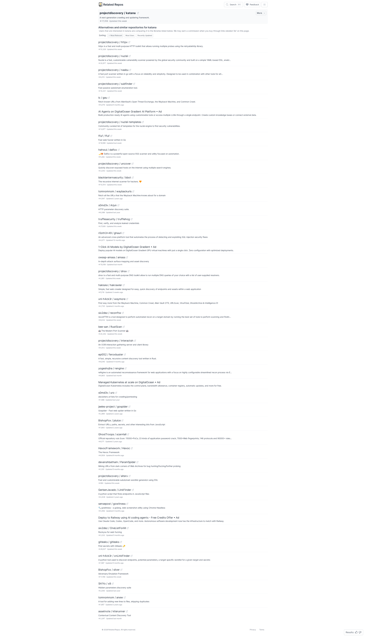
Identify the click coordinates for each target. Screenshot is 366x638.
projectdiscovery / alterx (113, 475)
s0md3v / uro (106, 392)
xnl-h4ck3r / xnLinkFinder (114, 555)
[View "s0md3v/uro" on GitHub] (116, 393)
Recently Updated (145, 35)
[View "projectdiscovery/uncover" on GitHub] (132, 164)
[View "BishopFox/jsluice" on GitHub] (122, 420)
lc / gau (102, 97)
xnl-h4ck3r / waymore (111, 298)
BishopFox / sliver (109, 569)
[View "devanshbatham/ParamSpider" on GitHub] (137, 462)
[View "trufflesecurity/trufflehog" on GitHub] (131, 219)
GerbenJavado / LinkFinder (114, 489)
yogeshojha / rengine (111, 368)
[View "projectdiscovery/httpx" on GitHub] (129, 42)
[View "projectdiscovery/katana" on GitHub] (138, 13)
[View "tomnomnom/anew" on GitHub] (125, 597)
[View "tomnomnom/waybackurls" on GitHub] (133, 191)
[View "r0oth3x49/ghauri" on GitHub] (123, 233)
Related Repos (113, 4)
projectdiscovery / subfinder (115, 83)
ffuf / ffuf (104, 135)
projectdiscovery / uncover (114, 163)
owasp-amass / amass (111, 257)
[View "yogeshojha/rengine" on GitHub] (125, 368)
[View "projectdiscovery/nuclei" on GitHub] (130, 56)
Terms (261, 630)
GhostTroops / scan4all (112, 434)
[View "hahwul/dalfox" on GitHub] (119, 150)
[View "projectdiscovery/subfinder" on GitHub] (134, 84)
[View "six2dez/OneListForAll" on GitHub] (128, 528)
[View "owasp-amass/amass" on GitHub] (127, 257)
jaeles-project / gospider (113, 406)
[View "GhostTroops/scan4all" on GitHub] (128, 434)
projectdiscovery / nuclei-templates (119, 121)
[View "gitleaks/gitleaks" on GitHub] (121, 542)
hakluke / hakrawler (110, 285)
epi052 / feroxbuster (110, 354)
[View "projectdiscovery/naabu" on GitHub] (130, 70)
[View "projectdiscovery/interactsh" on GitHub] (135, 341)
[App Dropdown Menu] (264, 4)
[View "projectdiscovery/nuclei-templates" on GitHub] (143, 122)
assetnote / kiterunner (111, 611)
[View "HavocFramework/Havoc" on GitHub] (132, 448)
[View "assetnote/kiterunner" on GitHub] (127, 611)
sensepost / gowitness (112, 503)
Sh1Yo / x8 (104, 583)
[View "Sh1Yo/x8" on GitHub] (113, 583)
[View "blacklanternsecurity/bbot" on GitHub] (133, 177)
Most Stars (130, 35)
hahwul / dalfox (107, 149)
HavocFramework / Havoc (114, 448)
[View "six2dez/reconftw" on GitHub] (123, 313)
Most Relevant (115, 35)
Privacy (253, 630)
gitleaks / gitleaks (108, 541)
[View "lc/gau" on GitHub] (109, 98)
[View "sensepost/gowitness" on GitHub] (127, 504)
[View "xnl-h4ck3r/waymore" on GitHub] (127, 299)
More (259, 13)
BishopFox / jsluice (109, 420)
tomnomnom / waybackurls (115, 191)
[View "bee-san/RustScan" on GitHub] (124, 327)
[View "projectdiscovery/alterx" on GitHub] (129, 476)
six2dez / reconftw (109, 312)
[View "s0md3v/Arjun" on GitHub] (118, 205)
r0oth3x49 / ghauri (110, 233)
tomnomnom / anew (110, 597)
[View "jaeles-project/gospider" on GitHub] (129, 406)
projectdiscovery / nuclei (113, 56)
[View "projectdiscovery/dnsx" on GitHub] (128, 271)
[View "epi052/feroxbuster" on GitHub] (125, 354)
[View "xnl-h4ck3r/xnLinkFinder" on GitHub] (131, 556)
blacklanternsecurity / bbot (114, 177)
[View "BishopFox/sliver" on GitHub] (121, 570)
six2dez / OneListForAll (112, 528)
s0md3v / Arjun (107, 205)
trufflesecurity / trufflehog (114, 219)
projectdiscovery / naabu (113, 69)
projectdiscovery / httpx (113, 42)
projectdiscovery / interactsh (115, 340)
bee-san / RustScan (110, 326)
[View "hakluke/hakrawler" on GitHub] (124, 285)
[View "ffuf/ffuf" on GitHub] (111, 136)
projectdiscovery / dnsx (112, 271)
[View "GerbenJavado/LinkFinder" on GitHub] (133, 490)
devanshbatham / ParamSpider (117, 462)
